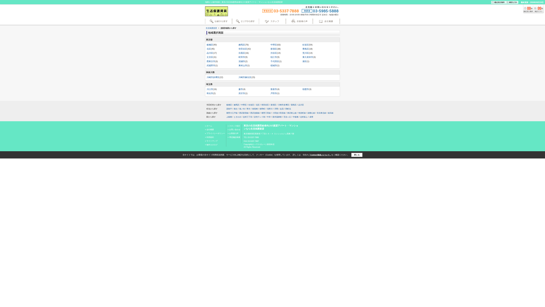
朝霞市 (305, 89)
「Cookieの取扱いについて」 (320, 155)
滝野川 (269, 109)
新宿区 (274, 49)
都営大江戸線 (231, 113)
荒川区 (305, 53)
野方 (248, 109)
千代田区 (275, 61)
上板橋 (229, 117)
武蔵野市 (211, 65)
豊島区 (305, 49)
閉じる (357, 155)
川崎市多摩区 (213, 77)
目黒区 (242, 53)
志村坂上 (304, 117)
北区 (209, 49)
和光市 (210, 93)
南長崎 (255, 109)
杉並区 (305, 45)
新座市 (274, 89)
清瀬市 (242, 61)
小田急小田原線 (278, 113)
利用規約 (210, 137)
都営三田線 (266, 113)
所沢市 (242, 93)
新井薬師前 (277, 117)
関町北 (288, 109)
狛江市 (274, 57)
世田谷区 (243, 49)
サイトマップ (212, 141)
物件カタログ (212, 145)
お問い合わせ (234, 129)
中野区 (274, 45)
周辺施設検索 (234, 137)
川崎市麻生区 (245, 77)
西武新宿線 (244, 113)
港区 (304, 61)
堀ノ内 (242, 109)
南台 (235, 109)
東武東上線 (291, 113)
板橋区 (210, 45)
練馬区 (242, 45)
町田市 (242, 57)
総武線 (330, 113)
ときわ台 (237, 117)
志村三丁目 (247, 117)
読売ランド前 (259, 117)
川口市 (210, 89)
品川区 (210, 53)
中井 (269, 117)
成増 (311, 117)
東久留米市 (307, 57)
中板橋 (295, 117)
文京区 (210, 57)
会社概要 (210, 129)
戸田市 (274, 93)
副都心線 (311, 113)
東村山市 (243, 65)
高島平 (229, 109)
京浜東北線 (321, 113)
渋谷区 (274, 53)
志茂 (282, 109)
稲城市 (274, 65)
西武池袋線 (255, 113)
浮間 (276, 109)
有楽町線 (302, 113)
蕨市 (241, 89)
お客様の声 (233, 133)
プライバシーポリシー (216, 133)
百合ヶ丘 (287, 117)
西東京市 (211, 61)
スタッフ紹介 (234, 126)
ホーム (209, 126)
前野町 (262, 109)
